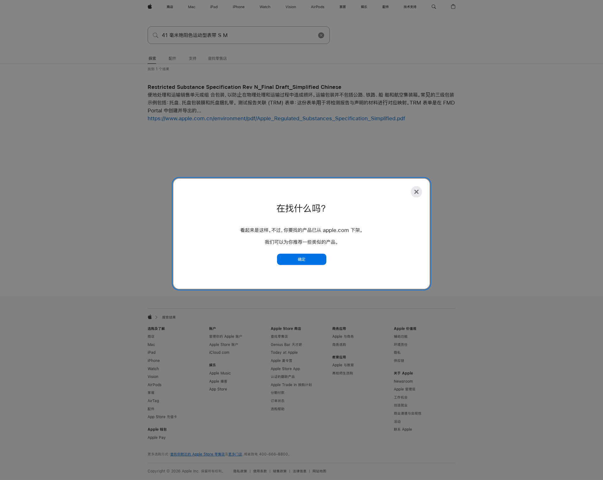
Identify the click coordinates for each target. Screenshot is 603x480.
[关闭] (416, 192)
